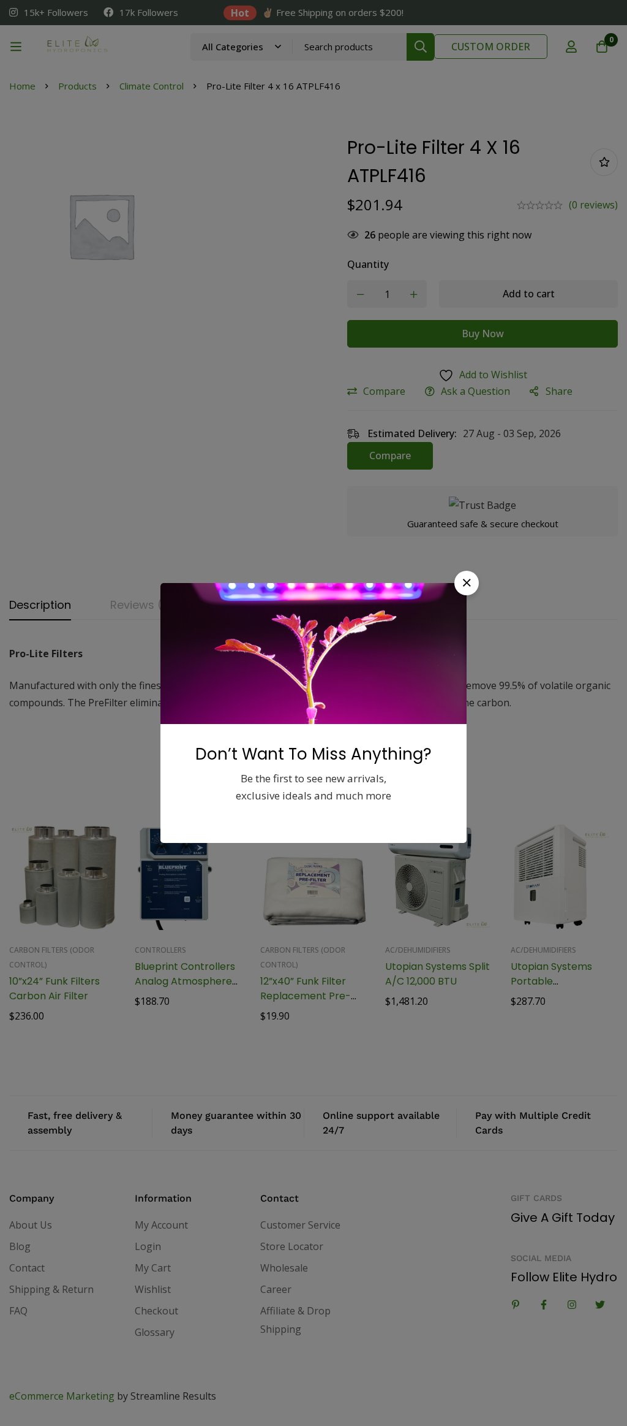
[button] (466, 583)
